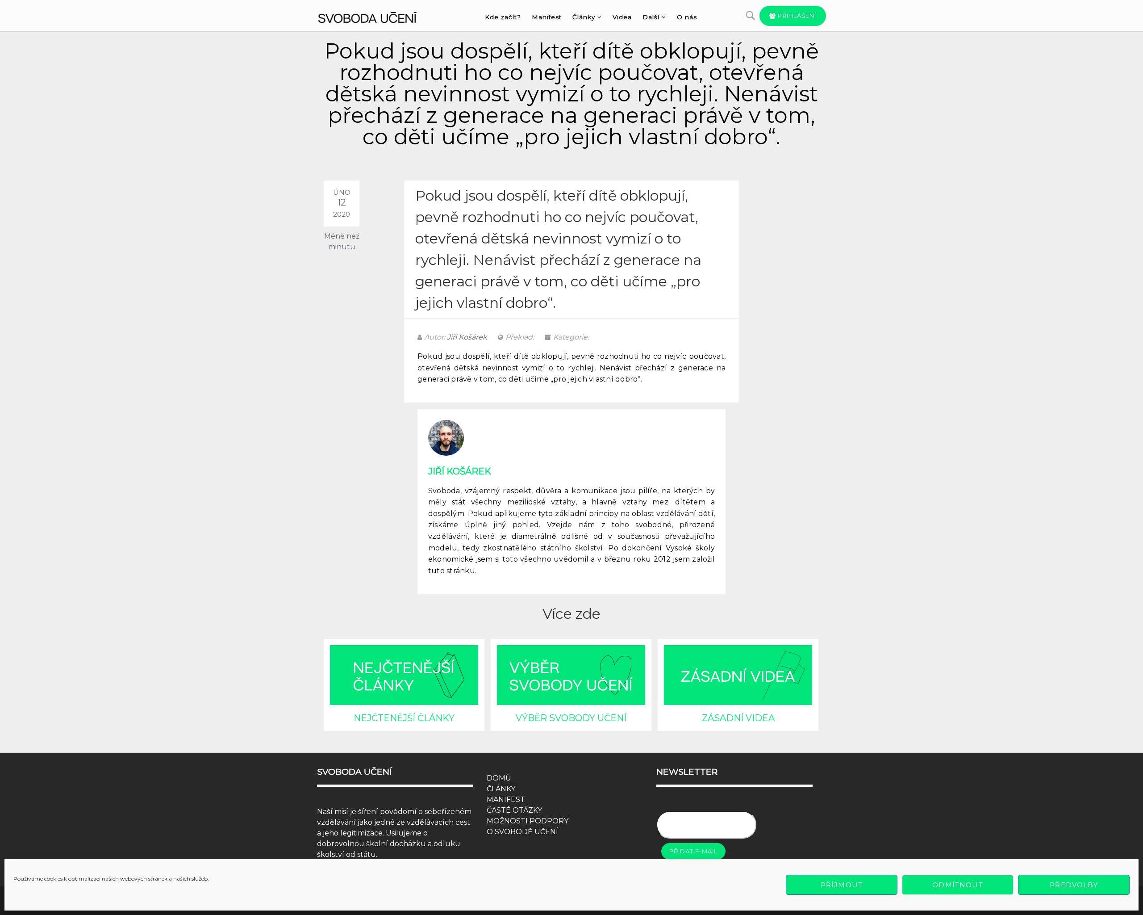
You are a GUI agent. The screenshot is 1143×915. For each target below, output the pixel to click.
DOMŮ (499, 778)
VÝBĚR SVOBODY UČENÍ (571, 718)
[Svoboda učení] (375, 16)
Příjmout (842, 885)
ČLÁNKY (501, 789)
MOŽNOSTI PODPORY (527, 821)
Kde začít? (503, 17)
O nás (687, 17)
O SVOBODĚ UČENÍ (522, 831)
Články (583, 17)
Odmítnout (957, 885)
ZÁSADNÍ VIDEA (738, 718)
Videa (622, 17)
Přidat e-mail (693, 851)
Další (650, 17)
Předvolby (1073, 885)
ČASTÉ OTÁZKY (514, 810)
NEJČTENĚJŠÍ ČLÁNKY (404, 718)
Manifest (547, 17)
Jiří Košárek (467, 337)
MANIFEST (506, 799)
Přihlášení (796, 15)
